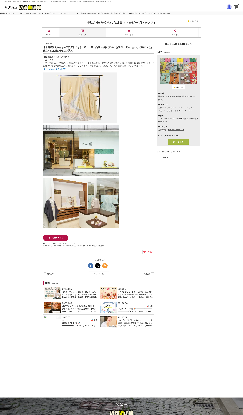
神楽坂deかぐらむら (9, 13)
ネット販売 (128, 35)
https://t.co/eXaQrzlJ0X (54, 69)
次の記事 (50, 274)
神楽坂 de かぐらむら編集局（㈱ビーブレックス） (49, 13)
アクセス (175, 35)
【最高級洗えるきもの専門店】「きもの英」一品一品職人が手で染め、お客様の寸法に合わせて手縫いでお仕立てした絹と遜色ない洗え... (126, 13)
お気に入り (193, 21)
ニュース (73, 13)
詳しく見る (178, 142)
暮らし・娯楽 (24, 13)
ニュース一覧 (99, 274)
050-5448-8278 (176, 129)
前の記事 (147, 274)
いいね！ (150, 252)
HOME (49, 35)
